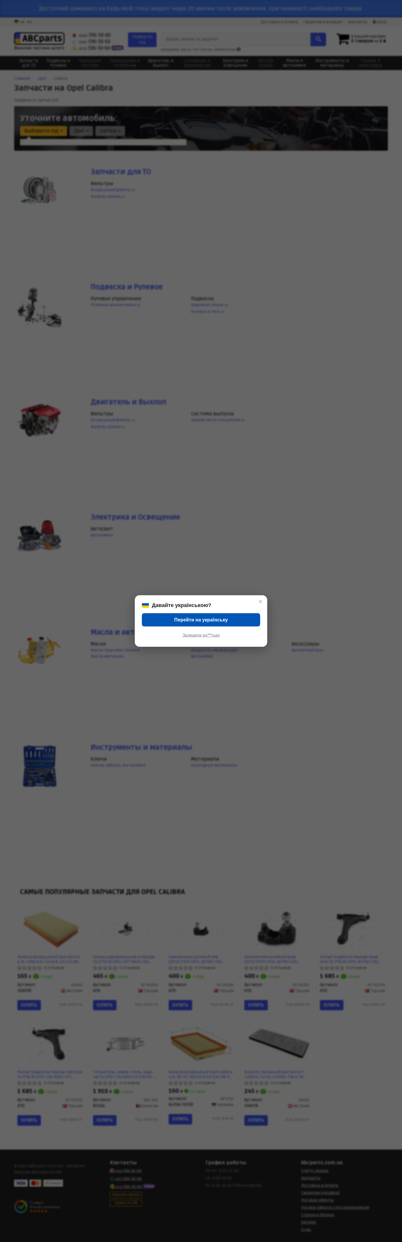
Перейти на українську (201, 619)
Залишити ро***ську (201, 635)
